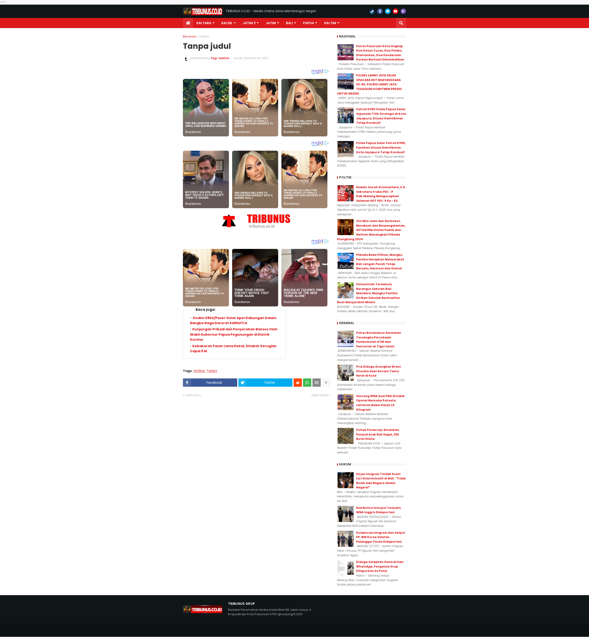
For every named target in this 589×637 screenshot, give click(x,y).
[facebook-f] (380, 11)
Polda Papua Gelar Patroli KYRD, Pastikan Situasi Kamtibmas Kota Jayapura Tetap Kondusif (381, 147)
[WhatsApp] (307, 382)
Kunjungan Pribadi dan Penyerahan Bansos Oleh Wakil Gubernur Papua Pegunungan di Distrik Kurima (233, 334)
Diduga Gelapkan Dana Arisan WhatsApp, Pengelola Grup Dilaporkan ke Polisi (380, 566)
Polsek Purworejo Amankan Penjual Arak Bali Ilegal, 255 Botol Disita (377, 434)
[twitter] (387, 11)
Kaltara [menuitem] (203, 23)
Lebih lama (320, 395)
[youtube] (395, 11)
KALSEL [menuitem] (227, 23)
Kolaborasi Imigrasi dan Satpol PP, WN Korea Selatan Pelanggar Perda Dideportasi (380, 537)
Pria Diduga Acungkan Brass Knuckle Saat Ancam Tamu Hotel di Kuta (378, 371)
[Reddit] (298, 382)
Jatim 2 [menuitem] (249, 23)
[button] (401, 23)
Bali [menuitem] (289, 23)
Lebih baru (193, 395)
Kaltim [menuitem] (330, 23)
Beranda (189, 36)
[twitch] (403, 11)
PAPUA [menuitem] (308, 23)
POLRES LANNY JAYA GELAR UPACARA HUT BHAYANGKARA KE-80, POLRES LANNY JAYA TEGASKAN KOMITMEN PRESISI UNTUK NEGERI (369, 84)
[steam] (372, 11)
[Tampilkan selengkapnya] (326, 382)
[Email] (316, 382)
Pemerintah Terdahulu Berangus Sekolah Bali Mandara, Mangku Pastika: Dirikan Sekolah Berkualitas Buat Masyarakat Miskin (368, 293)
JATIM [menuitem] (271, 23)
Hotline (204, 36)
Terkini (212, 371)
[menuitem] (188, 23)
